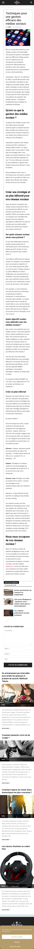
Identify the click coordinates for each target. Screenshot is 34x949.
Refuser (17, 942)
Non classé (10, 7)
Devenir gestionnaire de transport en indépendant (22, 592)
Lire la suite (5, 728)
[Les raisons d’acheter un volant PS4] (17, 870)
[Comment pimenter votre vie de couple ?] (17, 750)
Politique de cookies (15, 946)
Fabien (9, 27)
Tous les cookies (17, 937)
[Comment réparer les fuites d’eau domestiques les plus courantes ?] (17, 806)
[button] (3, 2)
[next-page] (8, 620)
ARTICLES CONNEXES (11, 582)
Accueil (4, 7)
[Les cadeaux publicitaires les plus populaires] (8, 613)
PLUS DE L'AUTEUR (10, 585)
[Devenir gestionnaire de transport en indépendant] (8, 592)
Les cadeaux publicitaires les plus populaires (21, 613)
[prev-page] (5, 620)
